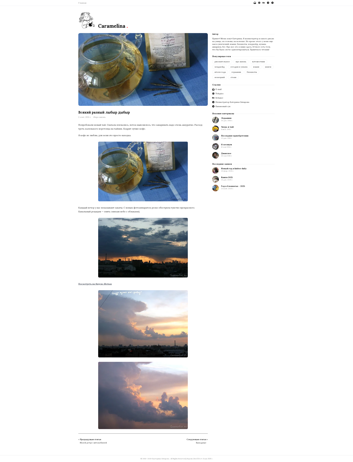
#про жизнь (99, 117)
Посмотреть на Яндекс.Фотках (95, 283)
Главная (82, 3)
